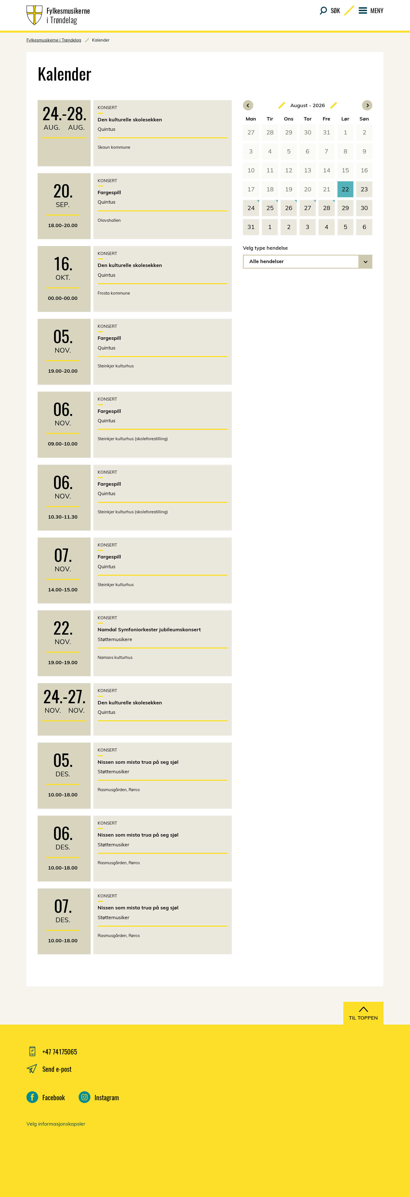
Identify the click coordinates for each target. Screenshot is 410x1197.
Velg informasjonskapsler (55, 1124)
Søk (335, 10)
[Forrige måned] (248, 105)
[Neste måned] (367, 105)
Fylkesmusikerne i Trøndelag (53, 40)
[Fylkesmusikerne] (325, 1109)
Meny (377, 10)
